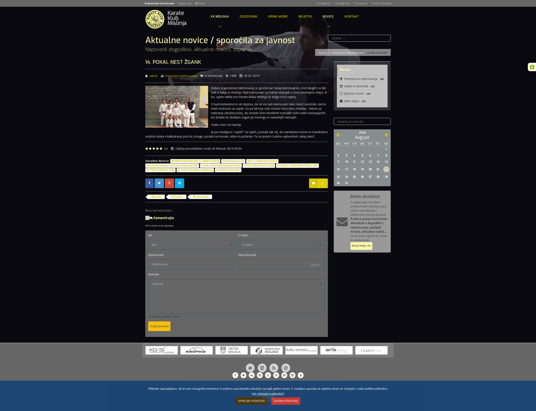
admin (153, 76)
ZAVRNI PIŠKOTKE (285, 401)
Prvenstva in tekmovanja (181, 76)
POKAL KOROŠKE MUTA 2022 (259, 165)
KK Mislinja (220, 16)
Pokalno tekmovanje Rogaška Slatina (221, 165)
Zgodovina (248, 16)
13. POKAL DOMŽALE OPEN (160, 170)
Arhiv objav (355, 101)
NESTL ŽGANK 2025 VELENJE (262, 161)
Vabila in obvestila (359, 86)
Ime (150, 235)
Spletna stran (156, 255)
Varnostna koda (247, 255)
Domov (322, 52)
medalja (178, 196)
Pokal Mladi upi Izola (233, 161)
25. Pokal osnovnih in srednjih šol (195, 170)
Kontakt (351, 16)
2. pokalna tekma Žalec (228, 170)
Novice (328, 16)
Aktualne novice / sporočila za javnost (348, 53)
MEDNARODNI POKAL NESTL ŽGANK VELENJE (195, 161)
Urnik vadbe (278, 16)
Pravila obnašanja (381, 3)
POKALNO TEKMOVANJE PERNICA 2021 (297, 165)
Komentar (153, 274)
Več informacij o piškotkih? (268, 393)
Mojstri (305, 16)
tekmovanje (202, 196)
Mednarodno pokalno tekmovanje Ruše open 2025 (172, 165)
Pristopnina (360, 3)
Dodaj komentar (159, 326)
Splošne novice (357, 93)
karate (157, 196)
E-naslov (243, 235)
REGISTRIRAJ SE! (361, 246)
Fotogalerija (324, 3)
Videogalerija (342, 3)
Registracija (184, 3)
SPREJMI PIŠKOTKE (251, 401)
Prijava (201, 3)
